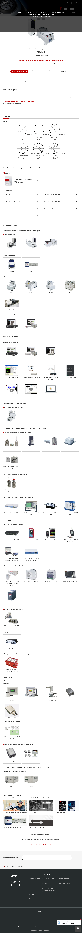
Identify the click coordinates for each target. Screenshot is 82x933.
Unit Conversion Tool (63, 885)
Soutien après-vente (63, 880)
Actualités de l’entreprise (33, 900)
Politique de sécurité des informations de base (50, 926)
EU (13, 884)
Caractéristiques (23, 81)
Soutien (61, 874)
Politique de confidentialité (21, 926)
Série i (28, 866)
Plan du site (63, 926)
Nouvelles (31, 894)
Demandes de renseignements (65, 878)
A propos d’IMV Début (35, 874)
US (20, 884)
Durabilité (30, 880)
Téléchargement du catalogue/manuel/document (53, 81)
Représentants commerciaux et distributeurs (50, 891)
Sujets (30, 898)
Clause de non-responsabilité (34, 926)
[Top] (4, 866)
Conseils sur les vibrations (64, 883)
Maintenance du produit (48, 888)
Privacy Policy (43, 16)
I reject (43, 18)
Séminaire (46, 883)
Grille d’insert (35, 81)
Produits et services (11, 866)
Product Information (21, 866)
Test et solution (47, 880)
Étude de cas (46, 885)
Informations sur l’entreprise (34, 878)
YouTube (21, 881)
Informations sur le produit (49, 878)
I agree (38, 18)
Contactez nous (41, 917)
